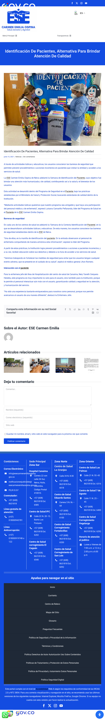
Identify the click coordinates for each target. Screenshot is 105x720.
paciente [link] (51, 238)
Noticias (18, 157)
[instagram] (81, 3)
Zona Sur (34, 464)
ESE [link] (8, 178)
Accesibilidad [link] (42, 689)
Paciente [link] (81, 178)
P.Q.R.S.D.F (14, 490)
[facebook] (72, 3)
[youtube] (86, 3)
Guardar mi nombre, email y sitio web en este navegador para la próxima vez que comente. (47, 434)
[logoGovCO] (18, 2)
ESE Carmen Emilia (44, 328)
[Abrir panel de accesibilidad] (100, 715)
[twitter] (77, 3)
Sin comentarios (29, 157)
